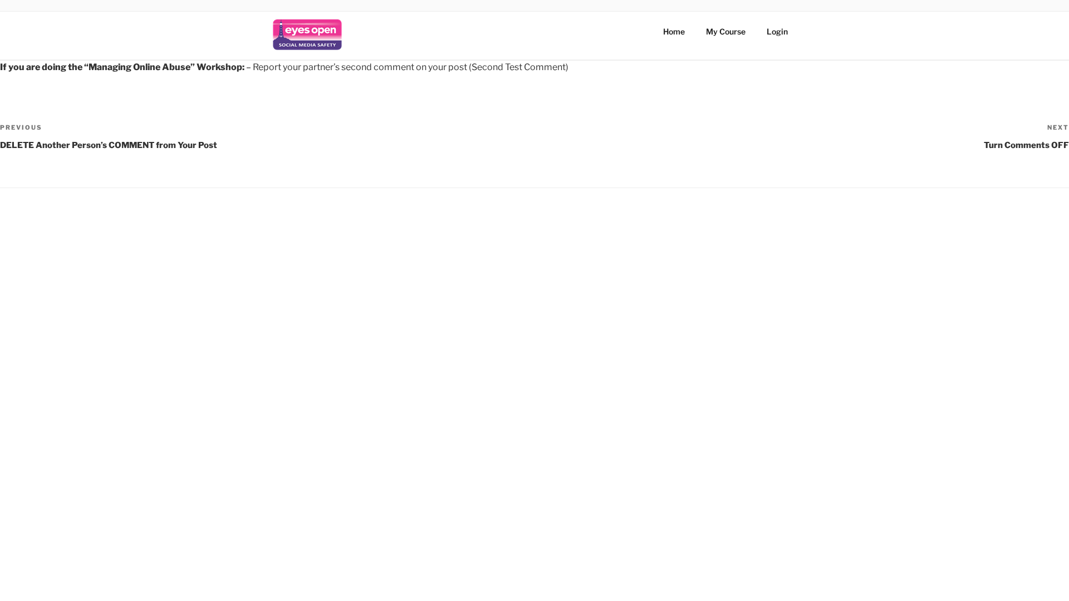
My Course (726, 31)
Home (674, 31)
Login (777, 31)
